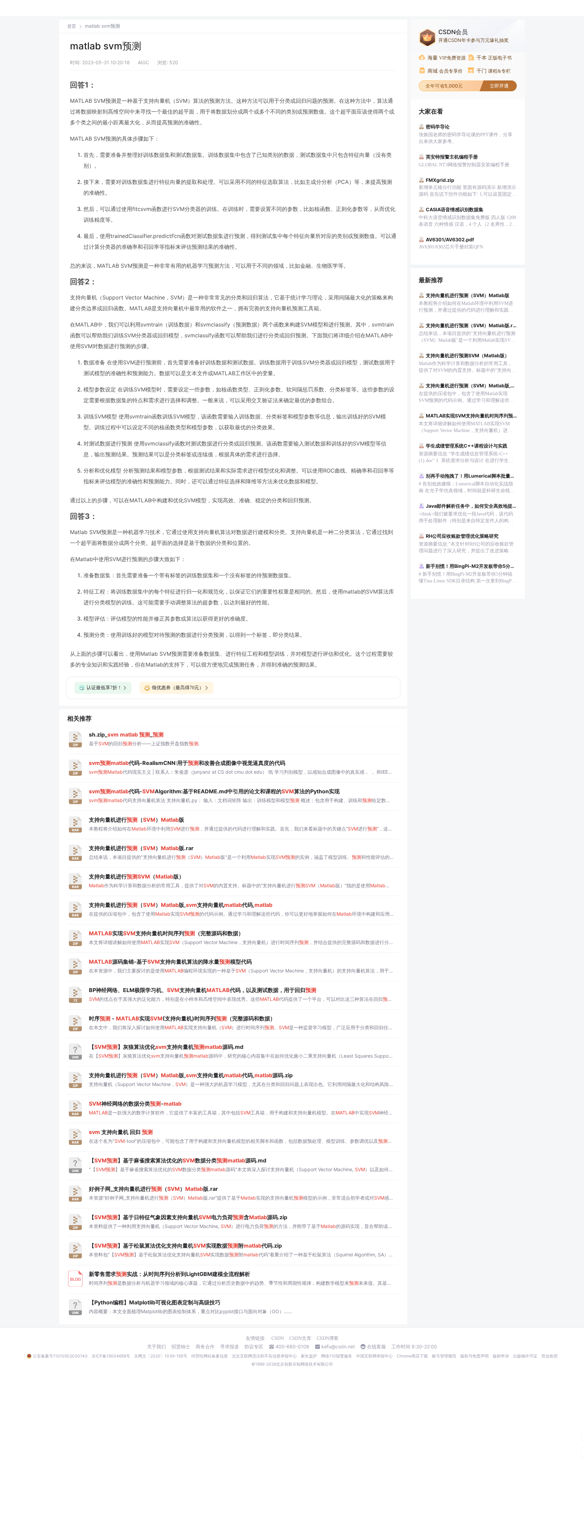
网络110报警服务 (336, 1355)
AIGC (143, 62)
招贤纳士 (180, 1346)
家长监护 (309, 1355)
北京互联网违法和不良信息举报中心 (264, 1355)
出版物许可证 (525, 1355)
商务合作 (205, 1346)
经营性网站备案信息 (209, 1355)
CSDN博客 (328, 1338)
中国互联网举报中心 (374, 1355)
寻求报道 (229, 1346)
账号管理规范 (444, 1355)
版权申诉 (501, 1355)
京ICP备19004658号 (111, 1355)
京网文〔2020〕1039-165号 (160, 1355)
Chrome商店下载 (412, 1355)
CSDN (277, 1338)
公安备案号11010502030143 (60, 1355)
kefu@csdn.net (338, 1346)
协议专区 (253, 1346)
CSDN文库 (300, 1338)
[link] (71, 26)
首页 (71, 26)
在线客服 (376, 1346)
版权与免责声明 (474, 1355)
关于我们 (156, 1346)
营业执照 (549, 1355)
